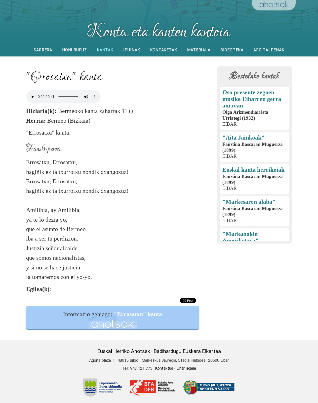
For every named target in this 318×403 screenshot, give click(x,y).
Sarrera (43, 50)
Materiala (198, 50)
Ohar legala (186, 368)
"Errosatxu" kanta (138, 314)
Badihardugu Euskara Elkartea (187, 351)
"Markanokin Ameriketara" (240, 237)
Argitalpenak (268, 50)
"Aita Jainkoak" (243, 137)
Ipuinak (131, 50)
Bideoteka (231, 50)
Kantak (105, 50)
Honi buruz (74, 50)
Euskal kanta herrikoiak (253, 169)
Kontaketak (163, 50)
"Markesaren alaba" (249, 202)
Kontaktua (164, 368)
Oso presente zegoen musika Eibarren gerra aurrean (251, 99)
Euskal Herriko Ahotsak (123, 351)
